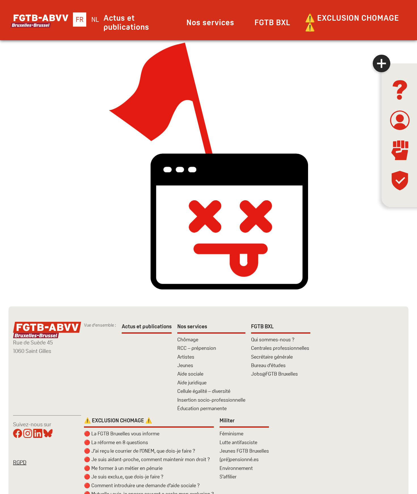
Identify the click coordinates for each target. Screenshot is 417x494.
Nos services (210, 22)
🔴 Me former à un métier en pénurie (123, 468)
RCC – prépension (196, 348)
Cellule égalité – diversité (203, 391)
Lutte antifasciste (238, 442)
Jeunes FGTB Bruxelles (244, 450)
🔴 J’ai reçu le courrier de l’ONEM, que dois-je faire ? (139, 450)
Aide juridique (192, 382)
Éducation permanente (202, 408)
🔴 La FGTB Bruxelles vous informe (121, 433)
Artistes (185, 356)
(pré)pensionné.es (239, 459)
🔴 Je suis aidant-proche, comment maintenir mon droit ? (147, 459)
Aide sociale (190, 373)
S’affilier (228, 476)
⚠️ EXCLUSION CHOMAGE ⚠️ (352, 22)
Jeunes (185, 365)
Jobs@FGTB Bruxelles (274, 373)
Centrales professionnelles (280, 348)
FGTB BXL (272, 22)
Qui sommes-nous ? (272, 339)
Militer (227, 420)
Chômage (187, 339)
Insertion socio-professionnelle (211, 400)
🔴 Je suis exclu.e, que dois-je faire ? (123, 476)
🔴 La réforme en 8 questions (116, 442)
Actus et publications (126, 22)
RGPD (19, 462)
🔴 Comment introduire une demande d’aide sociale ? (142, 485)
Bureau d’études (268, 365)
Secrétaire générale (272, 356)
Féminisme (231, 433)
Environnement (236, 468)
